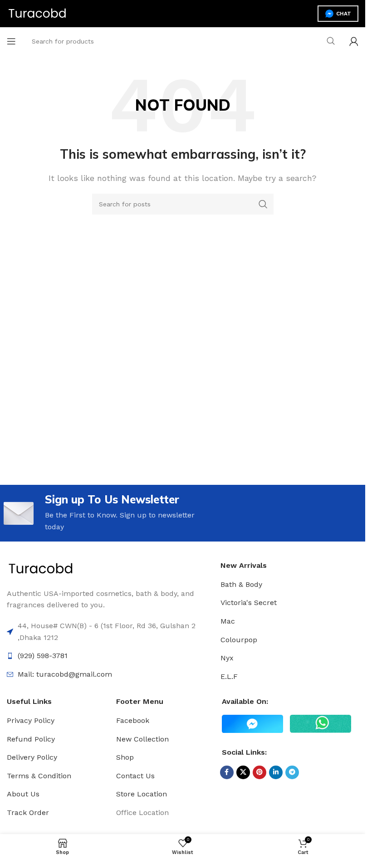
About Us (23, 794)
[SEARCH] (330, 41)
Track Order (28, 812)
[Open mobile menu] (11, 41)
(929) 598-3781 (43, 655)
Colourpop (238, 639)
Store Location (141, 794)
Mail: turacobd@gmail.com (65, 674)
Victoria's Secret (248, 602)
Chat (343, 13)
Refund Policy (31, 739)
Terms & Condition (39, 775)
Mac (227, 621)
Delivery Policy (32, 757)
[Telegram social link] (292, 772)
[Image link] (41, 568)
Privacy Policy (30, 720)
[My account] (354, 41)
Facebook (132, 720)
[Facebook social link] (227, 772)
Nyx (227, 658)
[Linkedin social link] (276, 772)
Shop (125, 757)
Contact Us (135, 775)
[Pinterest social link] (259, 772)
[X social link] (243, 772)
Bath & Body (241, 584)
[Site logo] (37, 13)
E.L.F (229, 676)
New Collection (142, 739)
